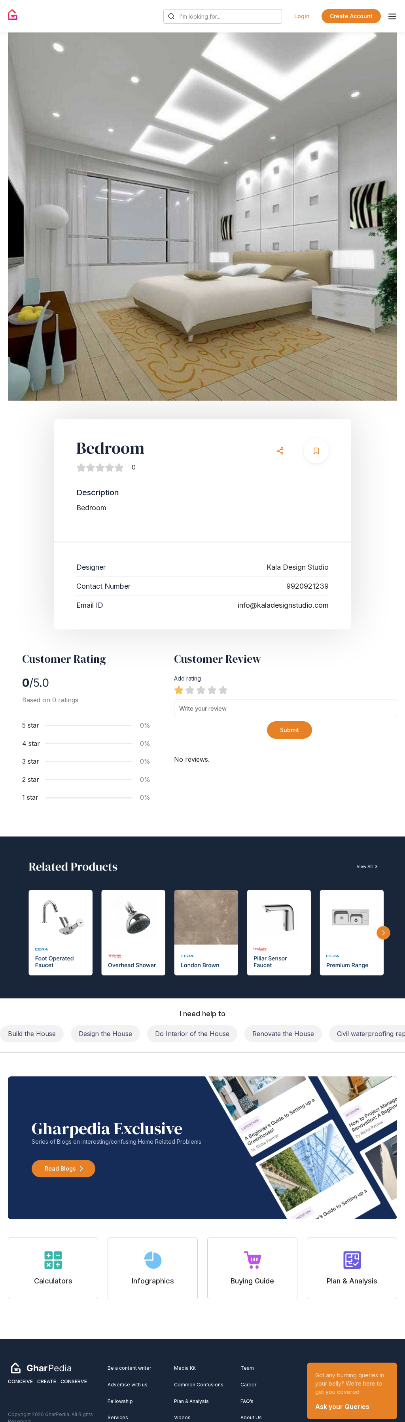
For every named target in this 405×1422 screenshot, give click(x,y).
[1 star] (179, 690)
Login (302, 16)
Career (248, 1385)
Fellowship (120, 1401)
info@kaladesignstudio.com (283, 605)
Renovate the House (283, 1034)
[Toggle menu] (392, 16)
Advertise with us (128, 1385)
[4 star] (212, 690)
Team (247, 1368)
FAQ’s (247, 1401)
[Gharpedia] (41, 1368)
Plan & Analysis (191, 1401)
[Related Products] (202, 917)
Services (118, 1417)
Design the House (105, 1034)
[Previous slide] (21, 216)
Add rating (187, 678)
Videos (182, 1417)
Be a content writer (129, 1368)
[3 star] (201, 690)
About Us (251, 1417)
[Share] (279, 450)
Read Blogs (60, 1168)
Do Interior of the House (192, 1034)
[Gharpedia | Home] (13, 14)
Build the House (32, 1034)
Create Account (351, 16)
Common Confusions (198, 1385)
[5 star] (223, 690)
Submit (289, 729)
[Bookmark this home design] (316, 450)
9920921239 (307, 586)
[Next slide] (383, 216)
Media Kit (185, 1368)
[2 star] (190, 690)
